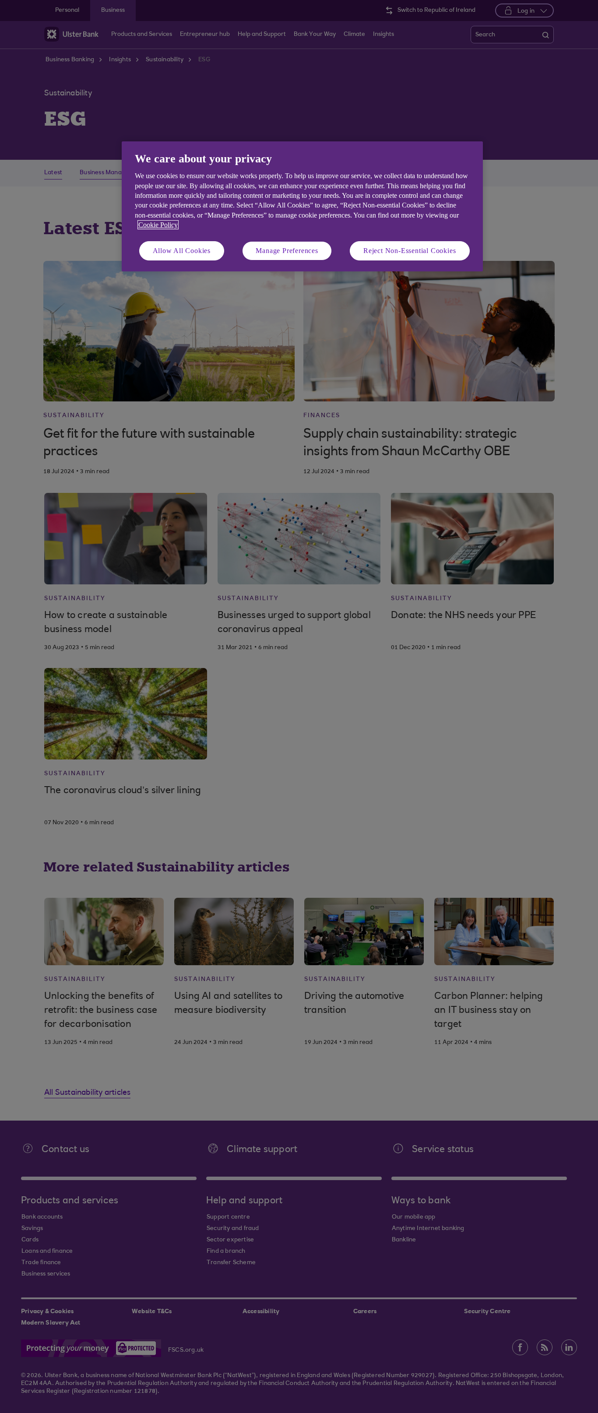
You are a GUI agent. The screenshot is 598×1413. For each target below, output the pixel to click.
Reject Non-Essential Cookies (409, 250)
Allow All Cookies (182, 250)
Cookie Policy (158, 224)
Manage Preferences (287, 250)
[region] (302, 206)
